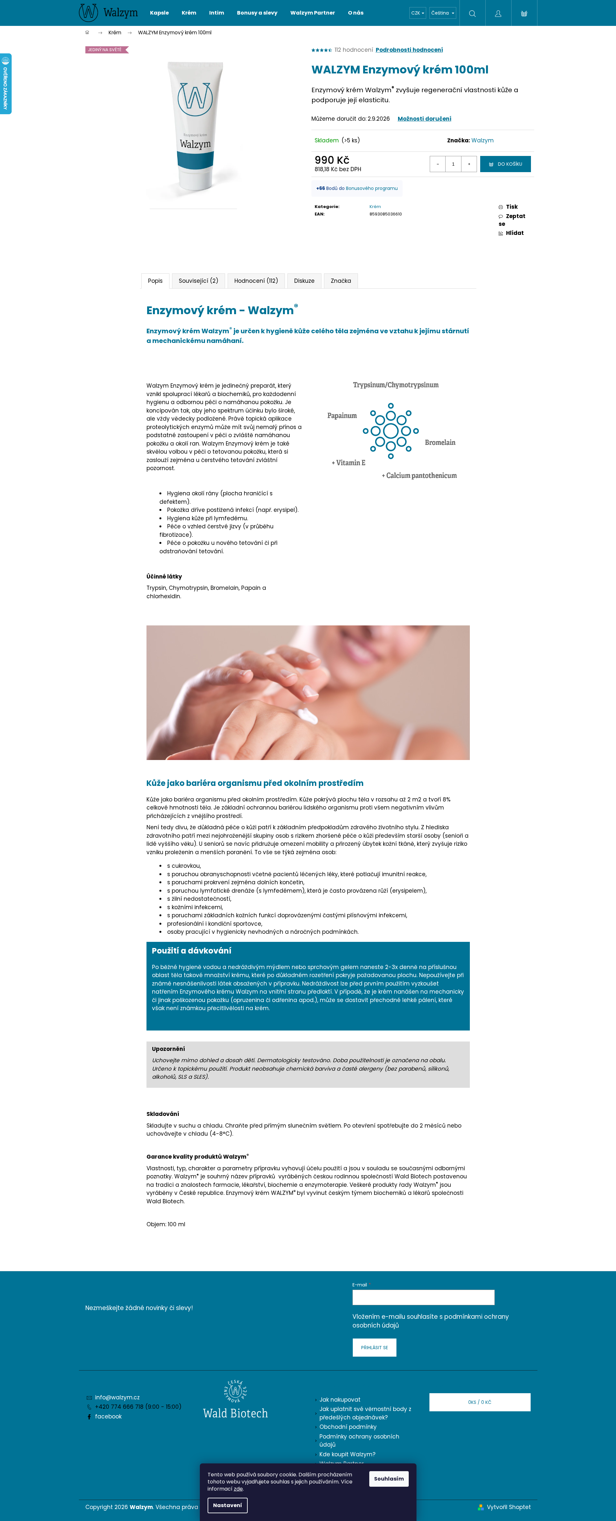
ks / (480, 1402)
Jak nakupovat (340, 1400)
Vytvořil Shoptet (509, 1507)
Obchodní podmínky (348, 1427)
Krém (375, 207)
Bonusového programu (372, 188)
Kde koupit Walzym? (347, 1454)
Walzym (482, 140)
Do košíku (510, 164)
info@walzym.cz (117, 1397)
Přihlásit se (374, 1347)
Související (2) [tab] (198, 281)
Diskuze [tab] (304, 281)
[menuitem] (159, 13)
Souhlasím (389, 1478)
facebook (108, 1416)
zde (238, 1489)
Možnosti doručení (424, 119)
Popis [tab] (155, 281)
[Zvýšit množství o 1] (469, 164)
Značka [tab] (341, 281)
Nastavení (227, 1505)
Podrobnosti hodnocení (409, 50)
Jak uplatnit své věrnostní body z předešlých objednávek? (365, 1413)
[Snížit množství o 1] (438, 164)
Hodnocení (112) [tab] (256, 281)
